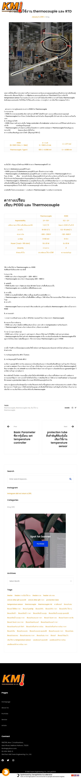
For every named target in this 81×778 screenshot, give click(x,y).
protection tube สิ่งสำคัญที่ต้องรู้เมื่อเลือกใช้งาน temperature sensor (56, 436)
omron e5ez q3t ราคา (36, 600)
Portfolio (5, 714)
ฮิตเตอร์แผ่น (68, 604)
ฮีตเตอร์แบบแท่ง (22, 631)
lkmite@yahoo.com (9, 748)
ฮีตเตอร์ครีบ (39, 609)
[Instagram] (13, 760)
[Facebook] (72, 407)
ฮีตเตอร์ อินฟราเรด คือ (66, 618)
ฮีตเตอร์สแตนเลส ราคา (34, 618)
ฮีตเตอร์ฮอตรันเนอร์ (32, 622)
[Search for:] (40, 479)
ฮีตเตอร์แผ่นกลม (12, 635)
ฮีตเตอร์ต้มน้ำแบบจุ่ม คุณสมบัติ (59, 613)
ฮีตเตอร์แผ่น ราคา (43, 635)
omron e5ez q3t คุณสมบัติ (16, 600)
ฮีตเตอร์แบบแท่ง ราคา (56, 631)
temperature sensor (15, 604)
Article (4, 725)
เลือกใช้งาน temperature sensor (19, 640)
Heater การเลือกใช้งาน (22, 595)
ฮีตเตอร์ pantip (28, 609)
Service (4, 720)
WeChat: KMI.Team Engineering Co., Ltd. (17, 754)
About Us (5, 708)
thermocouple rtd (23, 408)
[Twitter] (75, 407)
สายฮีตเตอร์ (58, 604)
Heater (10, 595)
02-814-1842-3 (7, 751)
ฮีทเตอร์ (53, 635)
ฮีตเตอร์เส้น (11, 631)
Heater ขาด (37, 595)
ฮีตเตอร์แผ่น (69, 631)
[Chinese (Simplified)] (72, 775)
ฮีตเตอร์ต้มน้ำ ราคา (24, 613)
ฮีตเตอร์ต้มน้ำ (11, 613)
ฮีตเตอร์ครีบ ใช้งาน (65, 609)
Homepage (6, 702)
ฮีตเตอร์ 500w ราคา (14, 609)
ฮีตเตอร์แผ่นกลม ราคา (27, 635)
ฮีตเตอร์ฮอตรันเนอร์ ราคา (49, 622)
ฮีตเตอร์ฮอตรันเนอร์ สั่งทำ (15, 627)
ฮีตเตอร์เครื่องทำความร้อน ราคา (55, 627)
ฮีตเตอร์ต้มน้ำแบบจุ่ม (40, 613)
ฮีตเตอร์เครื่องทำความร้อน (34, 627)
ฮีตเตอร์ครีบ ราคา (51, 609)
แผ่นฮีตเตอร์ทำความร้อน (58, 640)
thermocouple (9, 408)
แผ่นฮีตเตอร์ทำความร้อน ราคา (17, 644)
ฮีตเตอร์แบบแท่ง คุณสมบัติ (38, 631)
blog (47, 17)
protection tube (52, 600)
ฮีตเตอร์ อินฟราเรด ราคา (15, 622)
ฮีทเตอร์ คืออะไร (63, 635)
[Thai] (78, 775)
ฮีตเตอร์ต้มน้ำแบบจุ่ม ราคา (16, 618)
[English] (75, 775)
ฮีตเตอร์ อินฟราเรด (50, 618)
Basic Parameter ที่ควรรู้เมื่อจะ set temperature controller (24, 434)
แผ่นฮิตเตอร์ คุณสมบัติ (40, 640)
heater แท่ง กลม (49, 595)
